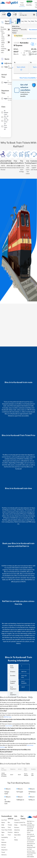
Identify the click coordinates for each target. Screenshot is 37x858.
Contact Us (17, 822)
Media (16, 840)
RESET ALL (13, 22)
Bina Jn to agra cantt (7, 791)
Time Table (32, 44)
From (3, 12)
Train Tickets (22, 4)
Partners (16, 827)
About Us (17, 820)
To (13, 12)
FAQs (15, 825)
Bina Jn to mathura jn (32, 791)
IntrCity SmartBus (29, 4)
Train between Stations (3, 842)
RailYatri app (7, 717)
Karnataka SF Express (21, 44)
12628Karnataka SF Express (3, 775)
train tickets (8, 725)
